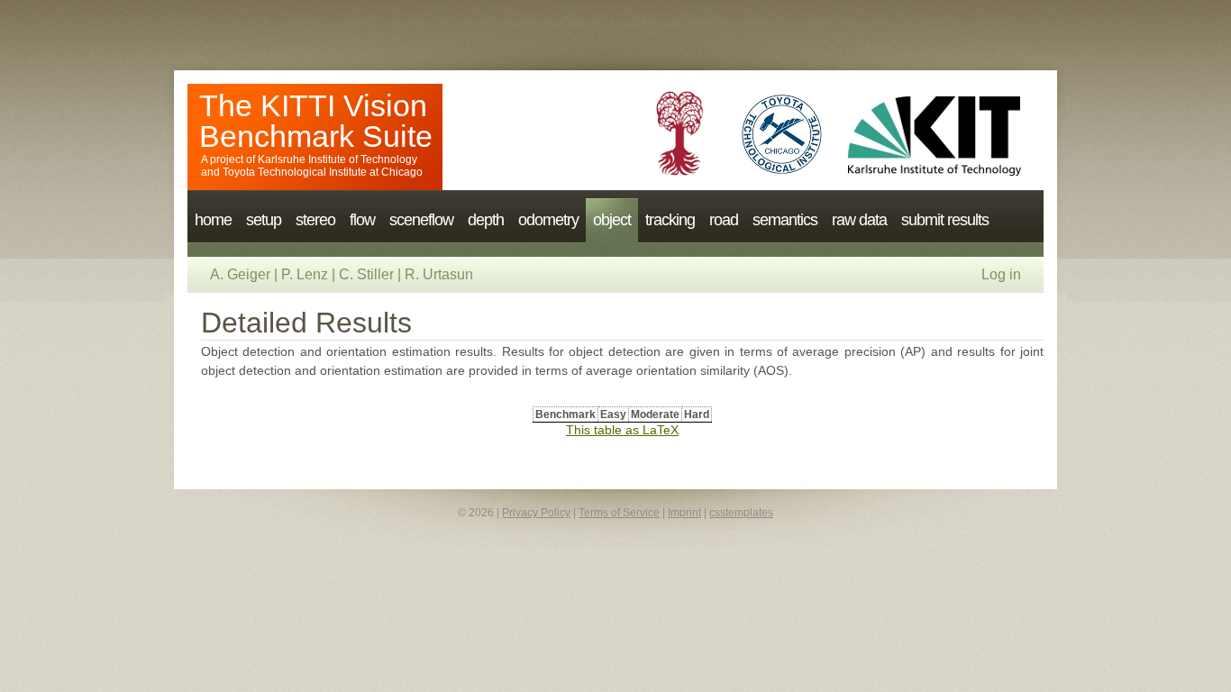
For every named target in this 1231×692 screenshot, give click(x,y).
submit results (945, 220)
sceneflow (421, 220)
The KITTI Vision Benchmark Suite (316, 120)
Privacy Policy (536, 512)
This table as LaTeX (622, 430)
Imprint (684, 512)
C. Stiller (366, 274)
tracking (670, 220)
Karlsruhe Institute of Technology (337, 159)
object (612, 220)
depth (486, 220)
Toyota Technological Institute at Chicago (323, 172)
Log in (1001, 274)
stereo (315, 220)
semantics (784, 220)
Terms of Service (619, 512)
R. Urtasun (439, 274)
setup (263, 220)
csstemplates (741, 512)
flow (362, 220)
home (213, 220)
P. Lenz (304, 274)
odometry (548, 220)
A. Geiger (240, 274)
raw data (859, 220)
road (723, 220)
